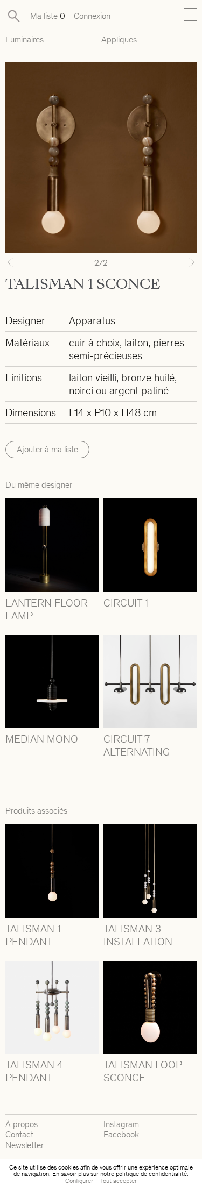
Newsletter (24, 1145)
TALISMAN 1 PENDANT (33, 935)
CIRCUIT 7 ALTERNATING (136, 745)
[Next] (182, 262)
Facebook (121, 1134)
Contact (19, 1134)
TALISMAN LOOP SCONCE (142, 1071)
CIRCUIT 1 (125, 602)
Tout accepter (118, 1181)
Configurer (79, 1181)
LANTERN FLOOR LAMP (46, 609)
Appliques (119, 39)
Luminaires (24, 39)
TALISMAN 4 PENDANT (34, 1071)
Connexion (92, 16)
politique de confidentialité (151, 1174)
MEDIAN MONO (41, 738)
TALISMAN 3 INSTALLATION (137, 935)
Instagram (121, 1124)
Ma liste (47, 16)
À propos (21, 1124)
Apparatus (92, 320)
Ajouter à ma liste (47, 449)
